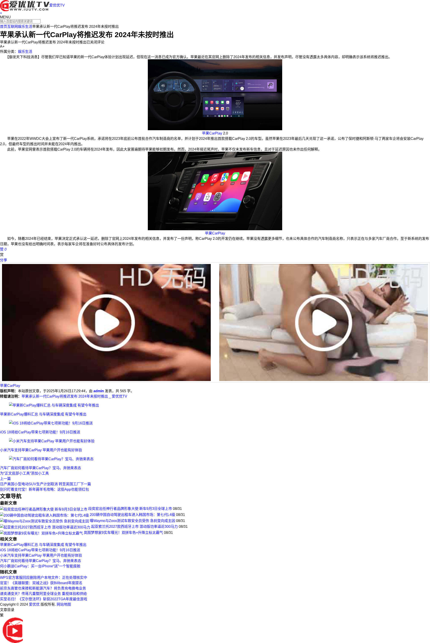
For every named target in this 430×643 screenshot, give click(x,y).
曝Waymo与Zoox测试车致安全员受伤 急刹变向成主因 (132, 521)
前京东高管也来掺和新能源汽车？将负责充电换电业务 (43, 588)
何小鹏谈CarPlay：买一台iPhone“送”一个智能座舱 (40, 566)
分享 (3, 260)
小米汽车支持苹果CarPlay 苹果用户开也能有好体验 (41, 450)
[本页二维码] (13, 630)
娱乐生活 (25, 26)
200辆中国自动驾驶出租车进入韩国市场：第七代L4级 (132, 515)
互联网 (12, 26)
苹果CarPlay (212, 133)
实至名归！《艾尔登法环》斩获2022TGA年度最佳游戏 (43, 599)
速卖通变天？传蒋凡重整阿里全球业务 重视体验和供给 (43, 594)
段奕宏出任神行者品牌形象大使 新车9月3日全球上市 (130, 509)
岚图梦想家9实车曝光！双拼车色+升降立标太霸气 (123, 532)
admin (98, 391)
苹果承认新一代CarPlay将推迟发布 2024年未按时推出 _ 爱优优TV (74, 396)
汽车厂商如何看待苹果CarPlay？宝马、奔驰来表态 (40, 468)
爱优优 (34, 604)
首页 (3, 26)
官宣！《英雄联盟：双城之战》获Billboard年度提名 (41, 583)
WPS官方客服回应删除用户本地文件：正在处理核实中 (43, 577)
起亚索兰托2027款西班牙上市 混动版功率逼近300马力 (134, 526)
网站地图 (64, 604)
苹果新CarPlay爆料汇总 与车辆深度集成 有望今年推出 (43, 414)
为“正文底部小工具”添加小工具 (24, 473)
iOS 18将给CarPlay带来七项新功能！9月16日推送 (40, 432)
